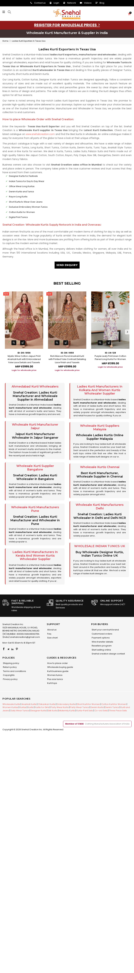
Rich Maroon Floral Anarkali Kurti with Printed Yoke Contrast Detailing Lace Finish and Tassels (67, 359)
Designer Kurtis (38, 710)
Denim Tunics (112, 707)
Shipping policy (10, 663)
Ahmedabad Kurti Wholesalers (35, 386)
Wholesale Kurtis (11, 704)
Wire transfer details (102, 641)
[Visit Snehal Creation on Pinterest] (17, 649)
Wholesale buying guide (60, 667)
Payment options (100, 637)
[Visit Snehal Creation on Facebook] (3, 649)
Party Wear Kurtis (60, 707)
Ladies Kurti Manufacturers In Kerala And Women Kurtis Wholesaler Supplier (35, 555)
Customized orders (101, 633)
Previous (6, 332)
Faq (49, 633)
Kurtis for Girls (42, 707)
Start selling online (101, 649)
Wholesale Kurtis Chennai (99, 467)
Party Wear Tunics (79, 707)
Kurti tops (52, 683)
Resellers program (101, 645)
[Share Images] (22, 342)
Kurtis (31, 707)
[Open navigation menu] (4, 12)
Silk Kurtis (53, 710)
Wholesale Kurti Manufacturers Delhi (100, 506)
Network (71, 2)
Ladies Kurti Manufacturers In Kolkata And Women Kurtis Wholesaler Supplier (99, 390)
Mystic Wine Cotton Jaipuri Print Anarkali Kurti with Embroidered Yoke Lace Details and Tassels (24, 359)
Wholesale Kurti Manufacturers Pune (35, 509)
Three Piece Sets (118, 710)
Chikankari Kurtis (46, 704)
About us (52, 629)
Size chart (52, 637)
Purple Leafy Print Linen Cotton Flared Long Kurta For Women (110, 358)
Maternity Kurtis (67, 710)
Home (5, 41)
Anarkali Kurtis (29, 704)
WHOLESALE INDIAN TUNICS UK (99, 546)
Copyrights (8, 675)
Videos (88, 2)
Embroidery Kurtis (66, 704)
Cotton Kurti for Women (113, 704)
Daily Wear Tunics (19, 710)
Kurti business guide (57, 671)
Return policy (9, 667)
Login (56, 2)
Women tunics (54, 675)
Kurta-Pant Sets (84, 710)
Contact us (40, 2)
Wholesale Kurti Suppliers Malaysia (99, 427)
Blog (102, 2)
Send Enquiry (67, 265)
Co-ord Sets (101, 710)
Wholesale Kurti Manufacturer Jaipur (35, 426)
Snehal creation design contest (108, 653)
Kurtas (23, 707)
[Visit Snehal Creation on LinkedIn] (12, 649)
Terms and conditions (14, 671)
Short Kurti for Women (88, 704)
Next (127, 332)
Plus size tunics (55, 679)
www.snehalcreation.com (40, 134)
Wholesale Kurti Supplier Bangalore (35, 467)
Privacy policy (9, 679)
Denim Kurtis (97, 707)
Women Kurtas (10, 707)
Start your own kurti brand (105, 629)
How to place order (57, 663)
